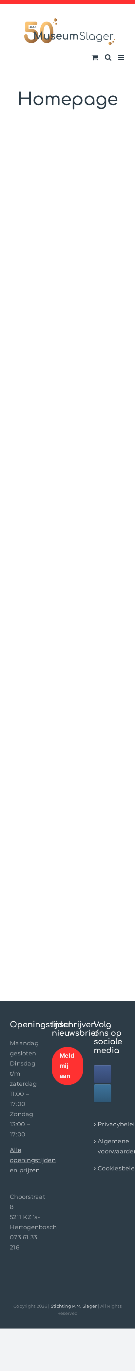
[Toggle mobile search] (108, 57)
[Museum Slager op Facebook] (102, 1074)
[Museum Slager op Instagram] (102, 1093)
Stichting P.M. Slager (74, 1306)
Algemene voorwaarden (110, 1146)
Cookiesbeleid (110, 1168)
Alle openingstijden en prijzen (33, 1160)
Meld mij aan (67, 1065)
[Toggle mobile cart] (95, 57)
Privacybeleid (110, 1124)
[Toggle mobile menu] (121, 57)
